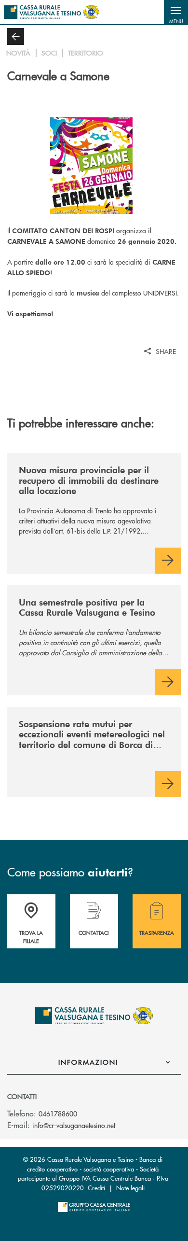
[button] (176, 12)
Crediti (96, 1187)
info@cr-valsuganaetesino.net (73, 1125)
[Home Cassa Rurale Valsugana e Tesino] (51, 12)
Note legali (130, 1187)
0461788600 (58, 1113)
